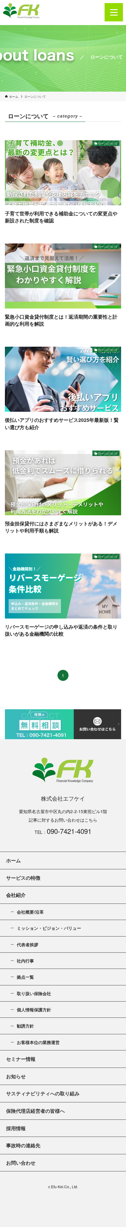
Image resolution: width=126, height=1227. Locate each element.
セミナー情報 (20, 1058)
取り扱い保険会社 (34, 993)
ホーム (13, 860)
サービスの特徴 (23, 877)
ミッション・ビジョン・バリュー (49, 928)
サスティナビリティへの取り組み (43, 1093)
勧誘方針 (25, 1026)
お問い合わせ (20, 1162)
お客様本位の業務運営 (38, 1042)
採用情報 (16, 1128)
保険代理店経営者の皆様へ (35, 1110)
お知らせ (16, 1076)
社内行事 (25, 961)
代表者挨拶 (27, 944)
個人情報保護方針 (34, 1009)
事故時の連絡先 (23, 1145)
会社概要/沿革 (30, 912)
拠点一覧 (25, 977)
